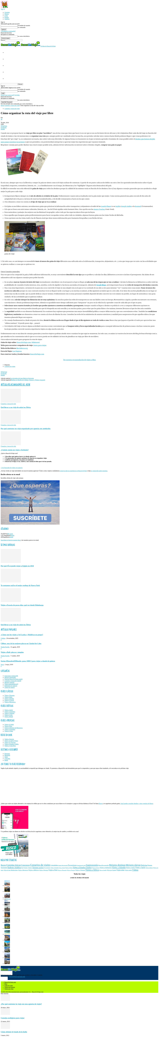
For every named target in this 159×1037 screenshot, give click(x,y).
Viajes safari (128, 870)
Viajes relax (120, 870)
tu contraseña (21, 27)
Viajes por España (111, 870)
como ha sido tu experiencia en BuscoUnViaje (73, 471)
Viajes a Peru (8, 726)
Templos (26, 867)
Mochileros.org (22, 348)
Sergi (2, 664)
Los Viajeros (17, 351)
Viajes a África (92, 870)
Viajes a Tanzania (62, 870)
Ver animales (47, 867)
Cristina (3, 638)
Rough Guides (126, 206)
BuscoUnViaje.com (24, 342)
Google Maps (101, 285)
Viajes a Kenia (149, 867)
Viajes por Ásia (8, 989)
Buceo (3, 865)
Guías (6, 15)
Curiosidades (54, 865)
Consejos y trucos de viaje (12, 105)
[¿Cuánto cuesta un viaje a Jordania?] (11, 444)
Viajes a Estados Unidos (11, 744)
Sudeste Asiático (14, 867)
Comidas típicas (13, 865)
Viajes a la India (9, 724)
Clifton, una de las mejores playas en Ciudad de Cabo (21, 643)
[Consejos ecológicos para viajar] (5, 1014)
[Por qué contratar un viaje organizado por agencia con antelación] (11, 423)
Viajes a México (33, 870)
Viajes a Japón (8, 710)
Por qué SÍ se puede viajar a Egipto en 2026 (17, 566)
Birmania (7, 753)
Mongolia (7, 755)
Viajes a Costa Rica (10, 746)
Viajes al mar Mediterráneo (11, 870)
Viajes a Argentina (9, 711)
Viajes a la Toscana (10, 742)
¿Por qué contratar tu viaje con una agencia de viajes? (21, 1004)
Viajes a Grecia (95, 867)
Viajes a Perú (53, 870)
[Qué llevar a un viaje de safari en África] (11, 402)
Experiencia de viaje (81, 865)
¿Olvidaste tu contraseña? (8, 31)
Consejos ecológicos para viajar (12, 1018)
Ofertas (6, 14)
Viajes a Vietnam (9, 713)
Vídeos (135, 870)
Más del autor (24, 385)
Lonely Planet (106, 206)
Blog (5, 984)
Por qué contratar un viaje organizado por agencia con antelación (25, 429)
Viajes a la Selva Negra (11, 741)
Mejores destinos (117, 865)
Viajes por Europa (9, 987)
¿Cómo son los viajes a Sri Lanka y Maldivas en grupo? (22, 635)
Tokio (6, 757)
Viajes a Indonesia (106, 868)
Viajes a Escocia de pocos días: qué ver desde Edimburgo (22, 605)
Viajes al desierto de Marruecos (13, 728)
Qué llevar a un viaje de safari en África (16, 407)
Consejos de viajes (9, 366)
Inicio (2, 105)
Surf (23, 867)
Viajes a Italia (8, 697)
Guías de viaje (8, 985)
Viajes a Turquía (71, 870)
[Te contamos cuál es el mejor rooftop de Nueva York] (11, 582)
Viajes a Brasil (8, 716)
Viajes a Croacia (9, 700)
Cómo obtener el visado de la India (14, 1032)
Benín (6, 760)
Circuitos (7, 12)
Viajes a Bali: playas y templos (12, 652)
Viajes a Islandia (9, 699)
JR (1, 119)
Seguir (12, 535)
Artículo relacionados (10, 385)
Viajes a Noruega (9, 695)
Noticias (144, 865)
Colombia (7, 758)
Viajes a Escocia (9, 739)
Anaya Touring (99, 209)
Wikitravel (35, 342)
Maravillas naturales (103, 865)
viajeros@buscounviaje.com (17, 976)
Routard (138, 206)
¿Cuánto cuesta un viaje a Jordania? (15, 450)
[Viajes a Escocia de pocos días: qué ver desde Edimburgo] (11, 601)
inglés (118, 206)
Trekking (30, 867)
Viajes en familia (102, 870)
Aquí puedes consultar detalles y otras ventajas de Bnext (136, 803)
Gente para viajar (39, 345)
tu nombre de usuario (24, 25)
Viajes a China (8, 731)
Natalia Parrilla (5, 647)
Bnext (100, 803)
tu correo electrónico (24, 36)
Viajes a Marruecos (10, 702)
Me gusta (10, 534)
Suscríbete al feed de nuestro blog (10, 540)
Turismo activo (38, 868)
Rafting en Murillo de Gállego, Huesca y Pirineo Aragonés (28, 380)
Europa (6, 17)
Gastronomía (92, 865)
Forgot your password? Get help (10, 95)
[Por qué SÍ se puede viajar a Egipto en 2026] (11, 562)
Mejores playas (133, 865)
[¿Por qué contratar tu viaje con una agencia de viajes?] (5, 1000)
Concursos (25, 865)
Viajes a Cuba (8, 715)
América (6, 19)
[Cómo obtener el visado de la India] (5, 1028)
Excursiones (72, 865)
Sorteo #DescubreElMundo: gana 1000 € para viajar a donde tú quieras (28, 661)
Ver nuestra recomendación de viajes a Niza (79, 360)
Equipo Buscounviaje (63, 865)
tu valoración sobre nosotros (99, 471)
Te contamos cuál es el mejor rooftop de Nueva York (20, 585)
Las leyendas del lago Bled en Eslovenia (22, 378)
